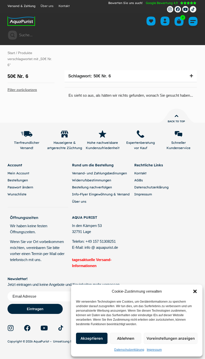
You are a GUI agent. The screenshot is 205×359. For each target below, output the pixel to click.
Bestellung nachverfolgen (92, 187)
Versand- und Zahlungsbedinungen (99, 173)
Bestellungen (18, 180)
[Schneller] (178, 134)
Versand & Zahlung (22, 6)
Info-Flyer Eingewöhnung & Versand (101, 194)
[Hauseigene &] (64, 134)
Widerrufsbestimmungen (91, 180)
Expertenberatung (140, 143)
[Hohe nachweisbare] (102, 134)
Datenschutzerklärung (129, 349)
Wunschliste (17, 194)
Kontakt (64, 6)
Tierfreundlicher (26, 143)
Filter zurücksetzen (22, 90)
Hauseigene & (65, 143)
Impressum (154, 349)
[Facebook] (177, 9)
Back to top (176, 121)
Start (11, 53)
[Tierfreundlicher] (26, 134)
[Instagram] (170, 9)
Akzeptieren (91, 338)
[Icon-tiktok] (193, 9)
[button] (195, 291)
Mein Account (18, 173)
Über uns (47, 6)
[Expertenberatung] (140, 134)
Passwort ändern (20, 187)
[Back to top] (176, 116)
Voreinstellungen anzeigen (170, 338)
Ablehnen (125, 338)
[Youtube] (185, 9)
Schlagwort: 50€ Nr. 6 (89, 76)
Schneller (178, 143)
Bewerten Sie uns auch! (125, 3)
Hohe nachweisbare (102, 143)
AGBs (138, 180)
